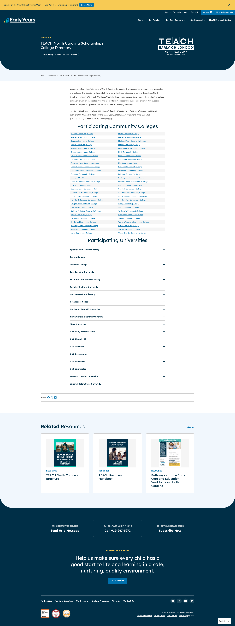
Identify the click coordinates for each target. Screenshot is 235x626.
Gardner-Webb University (82, 294)
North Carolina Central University (86, 317)
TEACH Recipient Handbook (111, 477)
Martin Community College (128, 134)
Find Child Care (222, 12)
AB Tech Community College (82, 134)
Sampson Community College (130, 185)
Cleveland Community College (82, 174)
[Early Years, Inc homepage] (19, 20)
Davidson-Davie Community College (85, 189)
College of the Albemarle (80, 178)
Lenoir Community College (81, 233)
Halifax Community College (81, 215)
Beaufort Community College (82, 141)
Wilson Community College (129, 229)
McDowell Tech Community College (132, 141)
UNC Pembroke (77, 361)
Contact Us (128, 601)
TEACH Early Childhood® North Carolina (60, 54)
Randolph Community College (130, 167)
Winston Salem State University (85, 384)
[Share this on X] (52, 397)
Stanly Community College (128, 204)
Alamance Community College (83, 137)
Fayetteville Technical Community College (87, 200)
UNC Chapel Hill (78, 339)
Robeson (122, 174)
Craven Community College (81, 185)
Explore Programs (180, 12)
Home (43, 76)
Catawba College (78, 264)
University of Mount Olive (82, 331)
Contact (167, 12)
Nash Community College (128, 152)
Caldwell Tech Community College (84, 156)
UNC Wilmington (78, 369)
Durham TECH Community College (84, 193)
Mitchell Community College (129, 145)
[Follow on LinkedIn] (191, 601)
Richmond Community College (130, 170)
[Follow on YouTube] (185, 601)
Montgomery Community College (131, 148)
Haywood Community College (83, 218)
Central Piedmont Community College (86, 170)
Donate (206, 12)
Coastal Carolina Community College (85, 181)
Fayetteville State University (84, 287)
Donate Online (117, 580)
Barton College (77, 257)
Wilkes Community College (128, 226)
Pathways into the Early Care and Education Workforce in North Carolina (168, 480)
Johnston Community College (82, 229)
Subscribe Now (170, 530)
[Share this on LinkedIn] (55, 397)
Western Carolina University (84, 376)
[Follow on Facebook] (172, 601)
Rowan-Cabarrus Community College (133, 181)
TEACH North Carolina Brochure (62, 477)
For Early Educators (64, 601)
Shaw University (78, 324)
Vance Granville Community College (132, 233)
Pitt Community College (127, 163)
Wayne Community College (129, 218)
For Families (46, 601)
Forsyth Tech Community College (84, 204)
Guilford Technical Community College (86, 211)
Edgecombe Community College (84, 196)
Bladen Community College (81, 145)
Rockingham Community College (131, 178)
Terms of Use (172, 616)
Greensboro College (79, 302)
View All (190, 427)
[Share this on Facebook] (48, 397)
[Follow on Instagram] (179, 601)
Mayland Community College (129, 137)
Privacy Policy (159, 616)
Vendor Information (144, 616)
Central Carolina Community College (85, 167)
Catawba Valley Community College (85, 163)
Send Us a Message (65, 530)
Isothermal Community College (83, 222)
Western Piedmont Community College (133, 222)
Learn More (86, 5)
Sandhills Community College (129, 189)
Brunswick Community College (83, 152)
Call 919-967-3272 (117, 530)
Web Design (183, 616)
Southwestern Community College (132, 200)
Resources (52, 76)
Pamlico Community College (129, 156)
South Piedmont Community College (132, 196)
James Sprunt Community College (84, 226)
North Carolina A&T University (85, 309)
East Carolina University (82, 272)
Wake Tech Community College (130, 215)
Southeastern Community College (131, 193)
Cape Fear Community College (83, 159)
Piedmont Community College (130, 159)
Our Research (82, 601)
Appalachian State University (84, 249)
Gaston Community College (82, 207)
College (138, 174)
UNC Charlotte (77, 346)
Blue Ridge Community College (83, 148)
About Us (116, 601)
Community (130, 174)
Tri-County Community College (130, 211)
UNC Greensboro (78, 354)
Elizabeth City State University (85, 279)
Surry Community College (128, 207)
